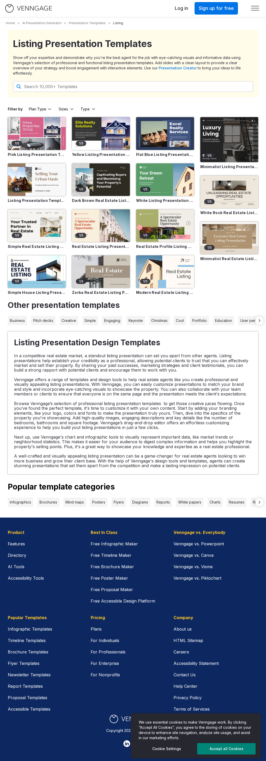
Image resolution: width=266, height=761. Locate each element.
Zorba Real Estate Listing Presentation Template (101, 292)
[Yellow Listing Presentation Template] (101, 133)
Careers (181, 651)
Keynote (136, 320)
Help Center (185, 686)
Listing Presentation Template (37, 200)
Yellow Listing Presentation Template (101, 154)
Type (85, 109)
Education (223, 320)
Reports (163, 502)
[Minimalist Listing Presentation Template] (229, 139)
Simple (90, 320)
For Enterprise (105, 663)
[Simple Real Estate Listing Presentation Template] (37, 225)
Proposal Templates (27, 697)
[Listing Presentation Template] (37, 179)
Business (17, 320)
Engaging (112, 320)
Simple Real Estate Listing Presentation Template (37, 246)
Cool (180, 320)
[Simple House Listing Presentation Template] (37, 271)
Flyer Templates (23, 663)
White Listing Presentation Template (165, 200)
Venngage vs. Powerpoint (199, 543)
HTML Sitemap (188, 640)
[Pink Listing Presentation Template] (37, 133)
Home (10, 23)
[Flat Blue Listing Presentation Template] (165, 133)
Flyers (119, 502)
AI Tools (16, 566)
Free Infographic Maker (114, 543)
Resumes (236, 502)
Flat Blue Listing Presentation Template (165, 154)
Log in (181, 8)
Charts (215, 502)
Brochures (48, 502)
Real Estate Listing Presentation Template (101, 246)
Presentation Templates (87, 23)
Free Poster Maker (109, 578)
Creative (69, 320)
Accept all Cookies (226, 748)
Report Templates (25, 686)
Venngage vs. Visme (193, 566)
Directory (17, 555)
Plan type (37, 109)
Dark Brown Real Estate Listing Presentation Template (101, 200)
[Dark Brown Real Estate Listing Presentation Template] (101, 179)
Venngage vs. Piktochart (197, 578)
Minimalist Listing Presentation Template (229, 166)
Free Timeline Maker (111, 555)
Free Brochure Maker (112, 566)
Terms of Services (192, 709)
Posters (98, 502)
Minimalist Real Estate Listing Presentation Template (229, 258)
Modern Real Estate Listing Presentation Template (165, 292)
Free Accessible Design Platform (123, 601)
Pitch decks (43, 320)
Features (16, 543)
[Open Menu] (255, 8)
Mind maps (74, 502)
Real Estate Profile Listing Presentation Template (165, 246)
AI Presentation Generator (42, 23)
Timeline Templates (27, 640)
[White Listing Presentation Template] (165, 179)
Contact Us (185, 674)
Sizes (63, 109)
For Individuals (105, 640)
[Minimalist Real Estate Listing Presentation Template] (229, 238)
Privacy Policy (188, 697)
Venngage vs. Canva (194, 555)
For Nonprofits (105, 674)
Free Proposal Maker (112, 589)
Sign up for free (216, 8)
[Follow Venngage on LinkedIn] (126, 743)
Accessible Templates (29, 709)
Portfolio (199, 320)
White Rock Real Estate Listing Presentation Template (229, 212)
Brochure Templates (28, 651)
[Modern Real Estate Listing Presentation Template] (165, 271)
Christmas (159, 320)
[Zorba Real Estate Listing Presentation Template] (101, 271)
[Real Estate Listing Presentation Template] (101, 225)
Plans (96, 629)
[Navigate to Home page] (28, 8)
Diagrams (140, 502)
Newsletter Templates (29, 674)
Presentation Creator (178, 68)
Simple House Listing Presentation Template (37, 292)
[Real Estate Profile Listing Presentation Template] (165, 225)
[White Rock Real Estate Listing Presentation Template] (229, 192)
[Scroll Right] (259, 321)
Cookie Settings (166, 748)
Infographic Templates (30, 629)
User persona (252, 320)
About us (183, 629)
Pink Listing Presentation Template (37, 154)
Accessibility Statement (196, 663)
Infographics (20, 502)
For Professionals (108, 651)
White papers (189, 502)
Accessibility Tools (26, 578)
